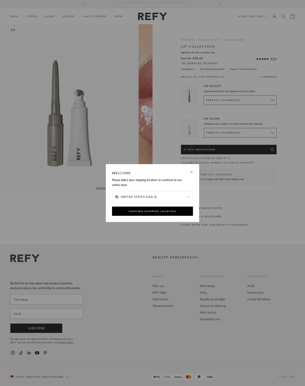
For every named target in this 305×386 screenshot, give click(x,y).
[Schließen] (191, 171)
